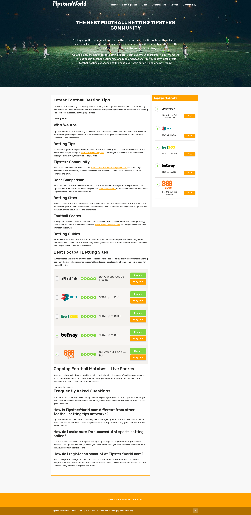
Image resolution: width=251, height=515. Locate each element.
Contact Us (137, 499)
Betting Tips (159, 4)
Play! (190, 116)
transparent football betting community (109, 167)
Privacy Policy (114, 499)
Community (189, 4)
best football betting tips (92, 152)
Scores (174, 4)
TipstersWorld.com (60, 511)
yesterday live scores (63, 387)
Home (114, 4)
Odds (144, 4)
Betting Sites (129, 4)
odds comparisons (107, 188)
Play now (138, 281)
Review (138, 275)
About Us (126, 499)
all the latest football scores (107, 225)
